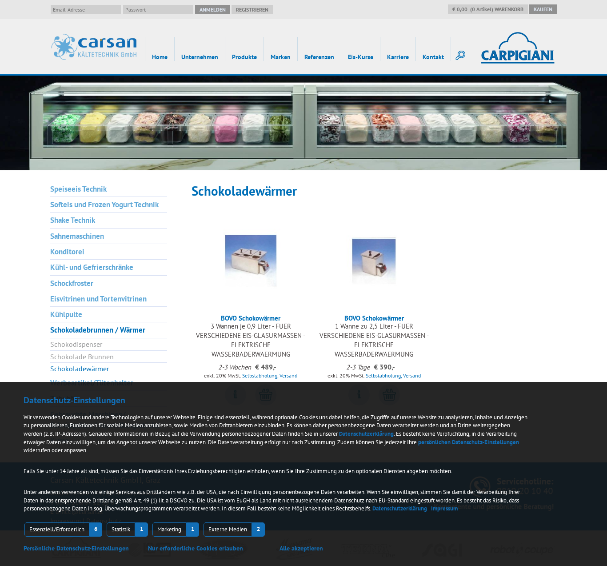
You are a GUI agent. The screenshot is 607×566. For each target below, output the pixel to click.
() (487, 9)
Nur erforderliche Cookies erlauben (195, 548)
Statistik (121, 529)
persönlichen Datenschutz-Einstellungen (468, 442)
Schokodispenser (76, 344)
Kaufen (543, 9)
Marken (281, 57)
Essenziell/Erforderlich (56, 529)
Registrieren (252, 9)
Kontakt (433, 57)
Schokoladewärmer (79, 368)
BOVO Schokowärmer (250, 318)
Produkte (244, 57)
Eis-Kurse (360, 57)
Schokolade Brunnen (82, 356)
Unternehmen (199, 57)
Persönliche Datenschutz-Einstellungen (76, 548)
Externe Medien (227, 529)
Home (160, 57)
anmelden (213, 9)
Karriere (398, 57)
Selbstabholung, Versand (269, 375)
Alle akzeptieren (301, 548)
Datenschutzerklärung (366, 434)
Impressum (444, 508)
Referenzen (319, 57)
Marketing (169, 529)
